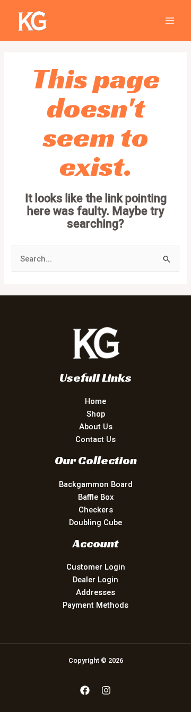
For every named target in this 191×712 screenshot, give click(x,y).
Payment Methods (95, 605)
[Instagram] (106, 690)
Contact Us (95, 439)
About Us (95, 426)
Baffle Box (96, 497)
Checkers (96, 510)
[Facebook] (85, 690)
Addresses (95, 592)
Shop (95, 414)
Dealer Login (95, 579)
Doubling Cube (95, 522)
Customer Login (95, 567)
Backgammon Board (96, 484)
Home (95, 401)
